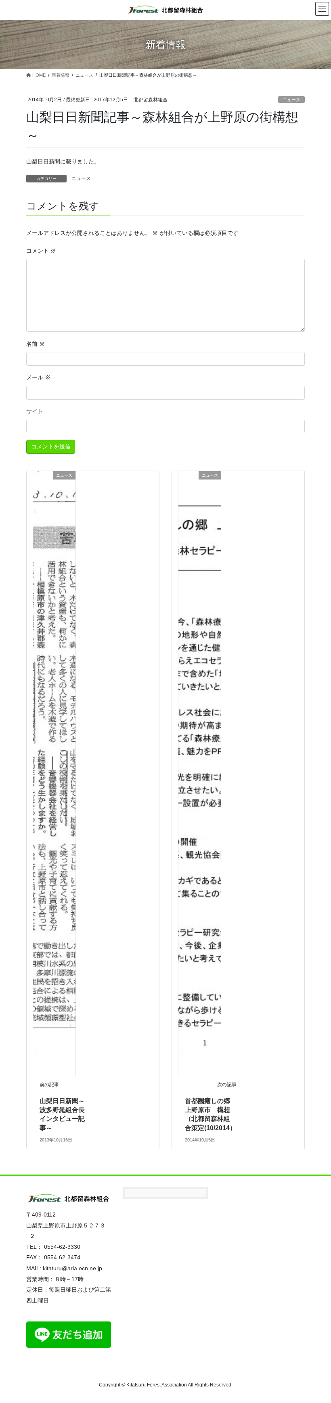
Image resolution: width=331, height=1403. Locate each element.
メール (38, 377)
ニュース (291, 99)
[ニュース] (54, 773)
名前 (35, 344)
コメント (41, 250)
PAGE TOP (315, 1353)
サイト (34, 411)
